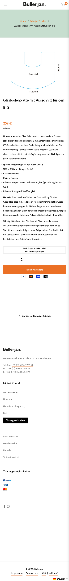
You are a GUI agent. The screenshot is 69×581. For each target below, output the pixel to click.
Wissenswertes (10, 392)
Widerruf (53, 573)
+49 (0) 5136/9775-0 (22, 365)
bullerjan (38, 569)
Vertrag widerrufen (15, 420)
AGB (44, 573)
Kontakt (7, 450)
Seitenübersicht (11, 457)
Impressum (16, 573)
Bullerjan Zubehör (38, 21)
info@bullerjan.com (20, 372)
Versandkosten (10, 437)
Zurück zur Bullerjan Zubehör (36, 316)
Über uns (7, 399)
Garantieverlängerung (14, 406)
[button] (61, 578)
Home (23, 21)
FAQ (5, 413)
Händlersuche (10, 444)
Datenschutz (32, 573)
